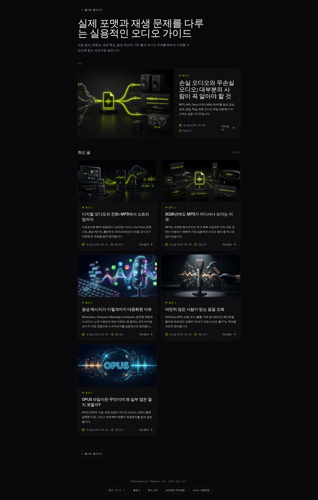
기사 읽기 (225, 128)
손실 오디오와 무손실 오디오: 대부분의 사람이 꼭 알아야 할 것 (206, 89)
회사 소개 (153, 490)
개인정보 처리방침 (175, 490)
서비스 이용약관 (200, 490)
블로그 (136, 490)
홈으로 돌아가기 (93, 9)
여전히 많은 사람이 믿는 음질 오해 (194, 309)
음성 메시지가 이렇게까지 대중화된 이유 (117, 309)
